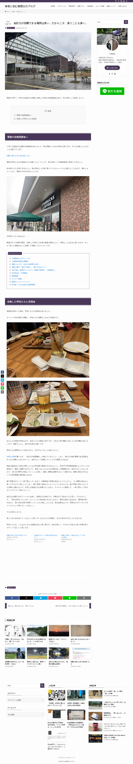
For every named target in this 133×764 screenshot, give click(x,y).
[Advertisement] (48, 565)
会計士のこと (10, 28)
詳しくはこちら (112, 68)
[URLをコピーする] (84, 598)
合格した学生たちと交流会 (27, 118)
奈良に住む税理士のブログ (20, 6)
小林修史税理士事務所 (20, 261)
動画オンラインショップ (21, 281)
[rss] (124, 1)
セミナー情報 (17, 279)
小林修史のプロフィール (21, 258)
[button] (12, 598)
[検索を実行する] (126, 22)
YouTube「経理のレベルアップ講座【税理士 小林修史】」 (34, 270)
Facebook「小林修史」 (20, 273)
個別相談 (15, 276)
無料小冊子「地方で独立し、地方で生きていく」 (30, 267)
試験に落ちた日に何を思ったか (18, 155)
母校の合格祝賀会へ (24, 115)
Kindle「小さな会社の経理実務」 (24, 284)
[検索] (126, 1)
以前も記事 (11, 456)
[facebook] (116, 1)
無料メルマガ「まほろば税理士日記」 (26, 264)
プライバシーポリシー (66, 757)
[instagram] (121, 1)
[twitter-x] (118, 1)
